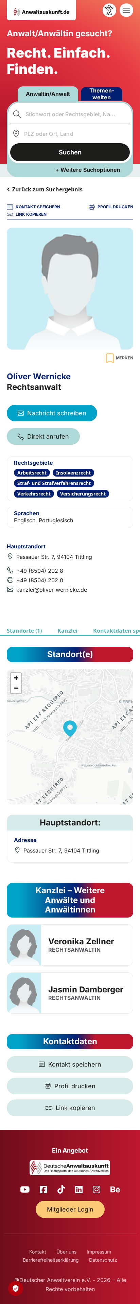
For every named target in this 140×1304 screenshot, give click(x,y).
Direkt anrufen (48, 436)
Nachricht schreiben (56, 413)
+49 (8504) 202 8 (39, 570)
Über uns (66, 1252)
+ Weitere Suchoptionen (87, 169)
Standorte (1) (24, 630)
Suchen (70, 152)
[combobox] (70, 114)
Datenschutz (103, 1260)
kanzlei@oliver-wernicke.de (51, 589)
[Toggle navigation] (126, 10)
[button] (70, 728)
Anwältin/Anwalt (48, 93)
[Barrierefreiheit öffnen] (109, 10)
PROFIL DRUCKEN (115, 206)
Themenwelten (101, 94)
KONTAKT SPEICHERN (38, 206)
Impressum (99, 1252)
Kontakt (37, 1252)
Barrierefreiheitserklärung (51, 1260)
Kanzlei (67, 630)
